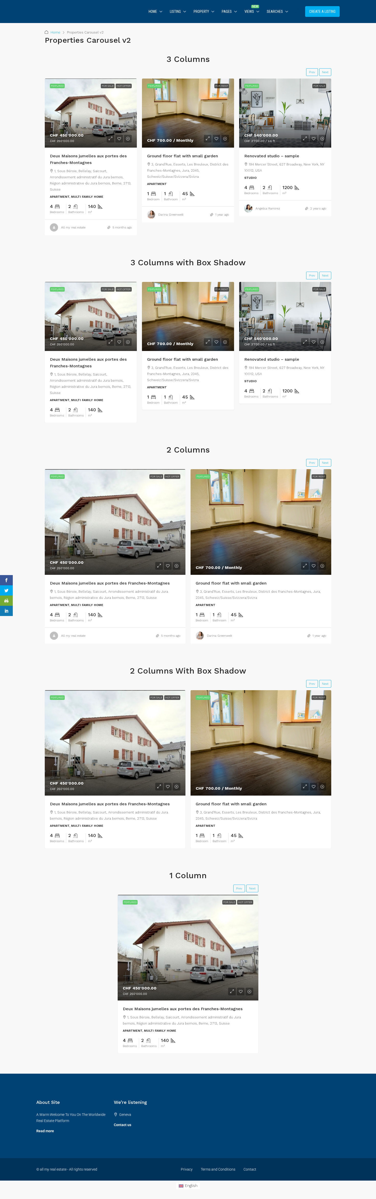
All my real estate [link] (73, 227)
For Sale (108, 85)
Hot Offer (124, 85)
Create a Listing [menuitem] (322, 11)
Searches (275, 11)
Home (153, 11)
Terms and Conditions (218, 1169)
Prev (312, 72)
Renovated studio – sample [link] (271, 155)
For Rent (221, 85)
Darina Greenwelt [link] (170, 214)
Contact (250, 1169)
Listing (175, 11)
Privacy (187, 1169)
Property (201, 11)
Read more (45, 1131)
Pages (227, 11)
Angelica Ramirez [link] (268, 208)
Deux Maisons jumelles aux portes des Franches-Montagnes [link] (110, 583)
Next (325, 72)
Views (249, 11)
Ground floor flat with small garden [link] (182, 155)
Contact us (122, 1125)
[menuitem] (297, 11)
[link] (91, 113)
